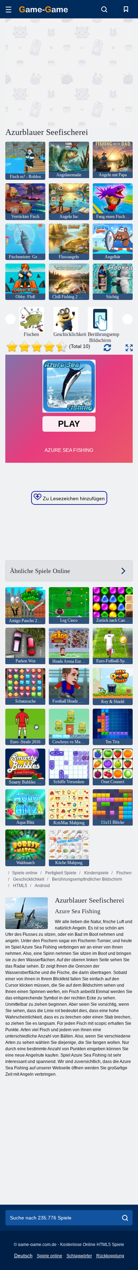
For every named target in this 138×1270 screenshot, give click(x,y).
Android (42, 885)
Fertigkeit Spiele (60, 872)
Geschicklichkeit (28, 879)
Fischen (123, 872)
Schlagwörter (79, 1255)
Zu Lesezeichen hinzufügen (73, 498)
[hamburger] (8, 9)
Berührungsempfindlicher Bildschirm (86, 879)
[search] (125, 1217)
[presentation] (10, 319)
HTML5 (19, 885)
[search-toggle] (104, 9)
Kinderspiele (96, 872)
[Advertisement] (65, 71)
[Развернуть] (129, 347)
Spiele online (25, 872)
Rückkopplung (110, 1255)
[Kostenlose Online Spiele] (43, 9)
